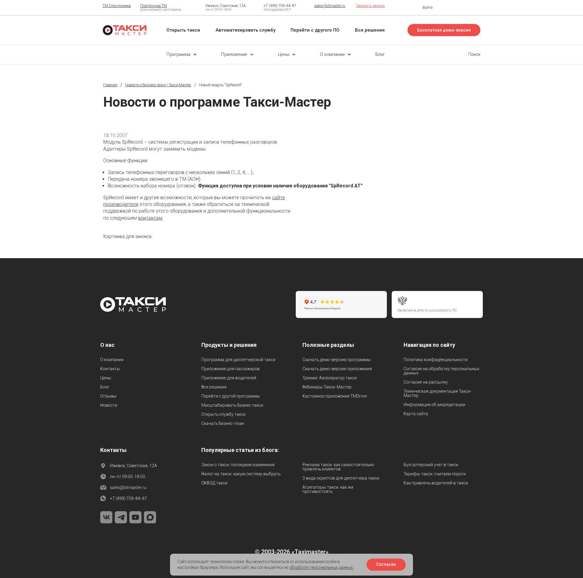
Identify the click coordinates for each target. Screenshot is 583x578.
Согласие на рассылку (426, 382)
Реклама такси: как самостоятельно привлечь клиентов (338, 467)
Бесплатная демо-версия (444, 30)
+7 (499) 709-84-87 (280, 6)
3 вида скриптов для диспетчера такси (340, 478)
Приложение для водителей (228, 378)
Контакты (110, 369)
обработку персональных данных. (322, 567)
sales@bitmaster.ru (329, 6)
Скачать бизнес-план (222, 423)
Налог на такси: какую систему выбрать (241, 474)
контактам (150, 218)
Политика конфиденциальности (436, 359)
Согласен (386, 564)
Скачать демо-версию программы (336, 359)
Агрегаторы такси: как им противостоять (327, 489)
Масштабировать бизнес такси (232, 405)
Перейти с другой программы (230, 396)
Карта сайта (416, 414)
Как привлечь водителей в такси (436, 483)
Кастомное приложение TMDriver (334, 396)
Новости (108, 405)
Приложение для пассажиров (230, 369)
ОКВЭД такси (214, 483)
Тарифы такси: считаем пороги (435, 474)
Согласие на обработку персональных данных (441, 371)
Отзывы (108, 396)
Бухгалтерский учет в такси (431, 465)
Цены (105, 378)
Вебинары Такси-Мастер (327, 387)
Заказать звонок (370, 6)
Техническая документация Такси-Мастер (438, 393)
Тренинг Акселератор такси (329, 378)
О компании (112, 359)
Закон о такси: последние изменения (237, 465)
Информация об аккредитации (434, 404)
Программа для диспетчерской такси (238, 359)
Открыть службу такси (223, 414)
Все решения (214, 387)
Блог (105, 387)
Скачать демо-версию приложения (337, 369)
